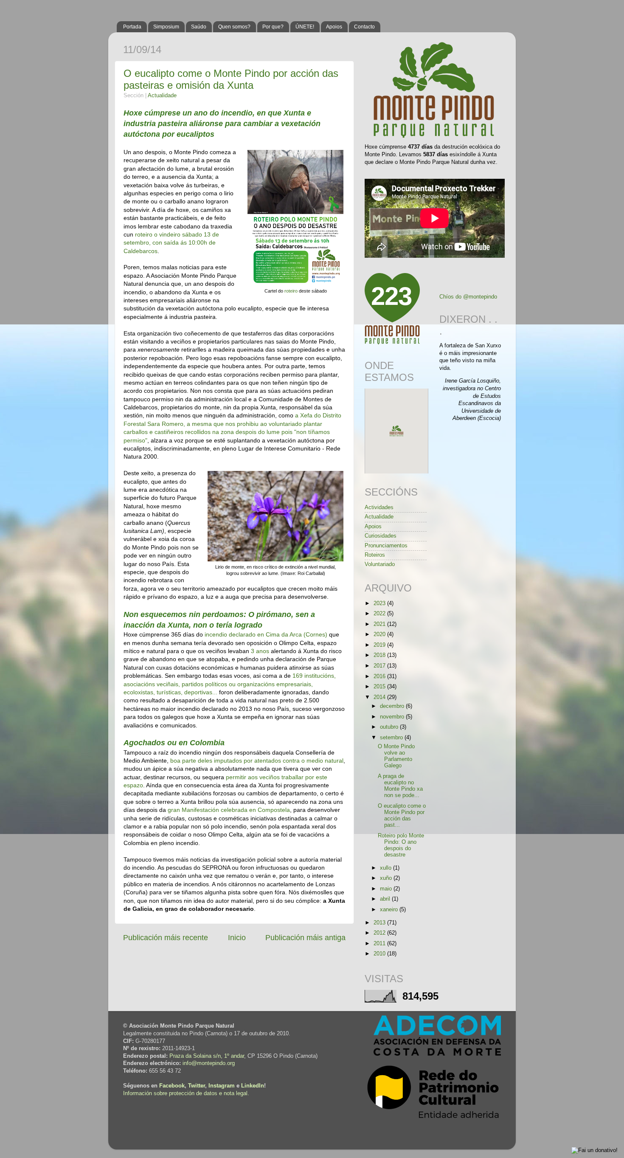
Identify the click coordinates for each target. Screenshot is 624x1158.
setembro (392, 738)
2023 (380, 603)
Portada (132, 27)
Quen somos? (234, 27)
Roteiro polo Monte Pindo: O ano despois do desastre (401, 845)
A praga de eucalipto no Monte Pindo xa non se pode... (400, 785)
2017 (380, 666)
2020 (380, 634)
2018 (380, 655)
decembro (393, 706)
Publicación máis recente (165, 937)
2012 (380, 933)
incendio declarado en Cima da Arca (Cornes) (266, 634)
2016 (380, 676)
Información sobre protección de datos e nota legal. (186, 1093)
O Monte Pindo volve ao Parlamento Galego (396, 756)
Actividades (379, 507)
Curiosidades (380, 536)
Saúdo (198, 27)
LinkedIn (252, 1086)
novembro (393, 717)
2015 (380, 687)
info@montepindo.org (209, 1063)
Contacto (364, 27)
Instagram (221, 1086)
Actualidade (162, 96)
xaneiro (389, 910)
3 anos (260, 651)
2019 (380, 645)
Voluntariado (380, 564)
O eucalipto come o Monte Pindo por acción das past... (402, 815)
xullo (386, 868)
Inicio (237, 937)
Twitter (196, 1086)
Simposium (166, 27)
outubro (390, 727)
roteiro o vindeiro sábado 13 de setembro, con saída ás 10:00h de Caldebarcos (171, 242)
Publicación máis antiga (305, 937)
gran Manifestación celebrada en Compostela (229, 809)
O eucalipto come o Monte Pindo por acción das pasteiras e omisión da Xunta (231, 79)
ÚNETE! (304, 27)
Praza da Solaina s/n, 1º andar (206, 1056)
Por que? (273, 27)
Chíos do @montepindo (468, 297)
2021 (380, 624)
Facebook (172, 1086)
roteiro (291, 290)
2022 (380, 614)
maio (387, 889)
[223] (392, 343)
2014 (380, 697)
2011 (380, 944)
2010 (380, 954)
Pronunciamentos (386, 546)
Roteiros (375, 555)
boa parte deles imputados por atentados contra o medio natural (256, 760)
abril (386, 899)
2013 (380, 923)
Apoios (334, 27)
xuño (387, 878)
